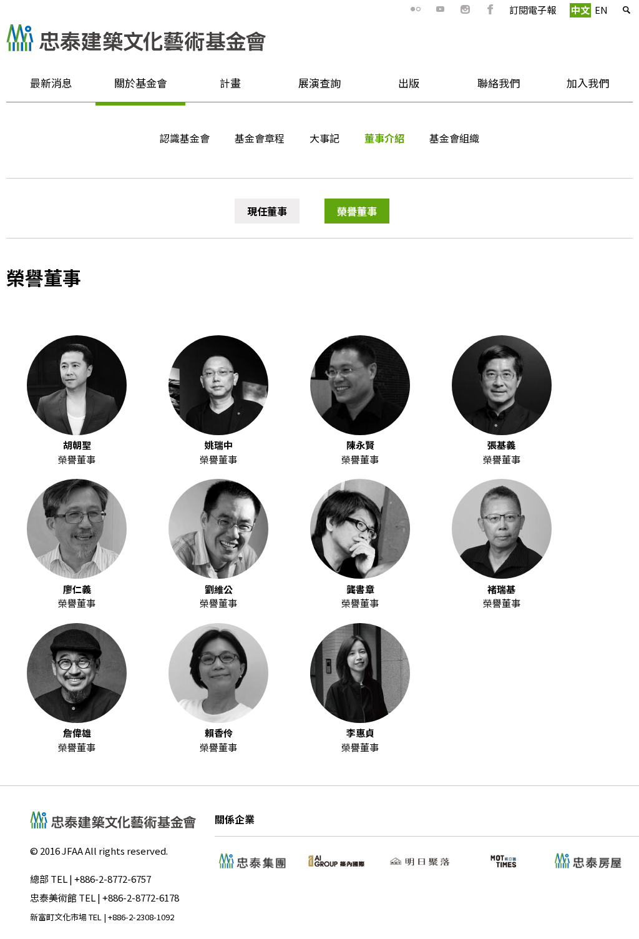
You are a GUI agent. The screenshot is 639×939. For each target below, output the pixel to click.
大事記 (324, 137)
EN (601, 9)
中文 (580, 9)
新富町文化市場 (58, 917)
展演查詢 (319, 83)
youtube (440, 9)
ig (465, 9)
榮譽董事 (357, 211)
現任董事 (267, 211)
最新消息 (39, 87)
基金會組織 (454, 137)
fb (490, 9)
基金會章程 (260, 137)
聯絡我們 (498, 83)
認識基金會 (185, 137)
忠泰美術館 (53, 897)
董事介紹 (384, 137)
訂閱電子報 (532, 9)
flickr (415, 9)
